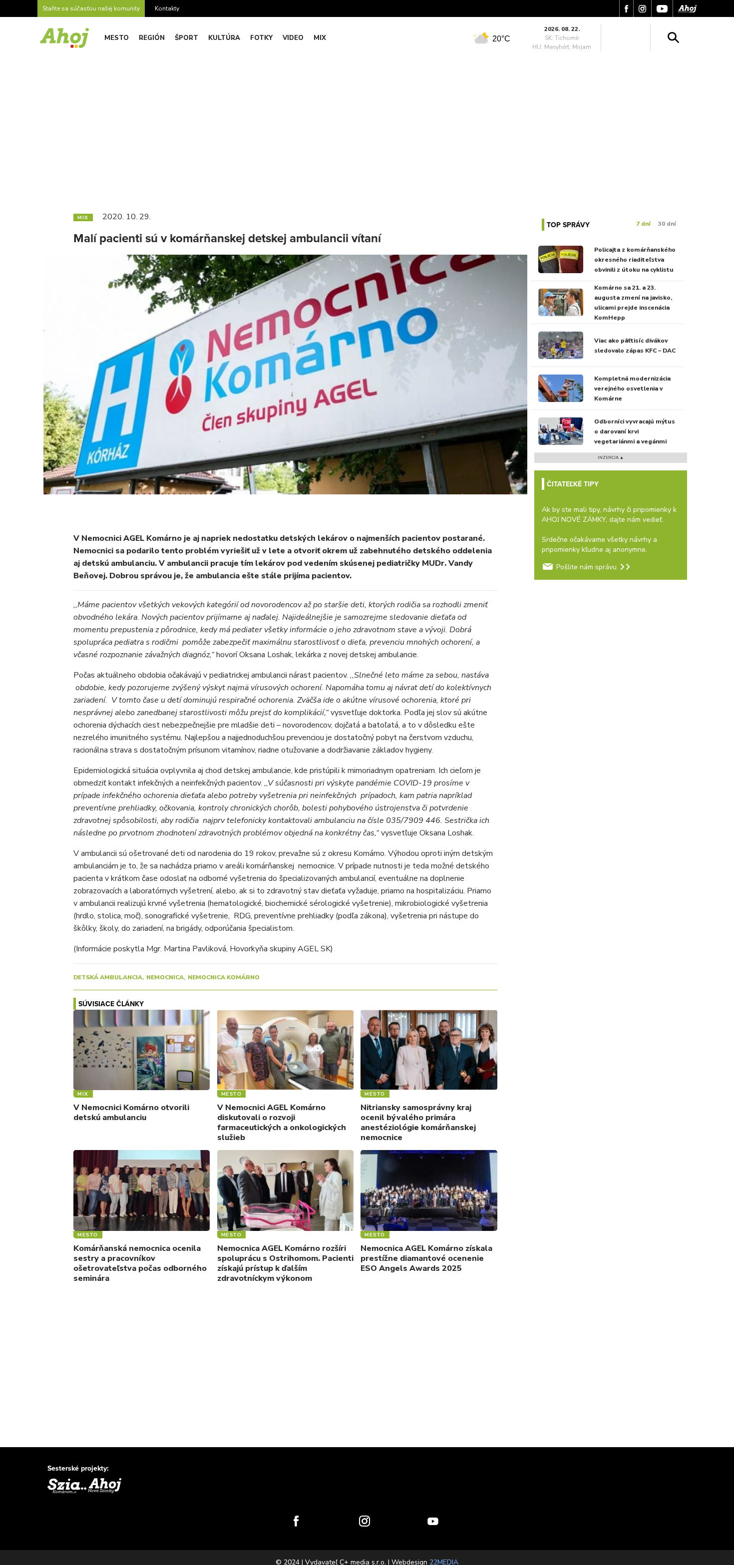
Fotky (261, 37)
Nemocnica (165, 977)
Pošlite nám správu (586, 567)
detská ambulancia (107, 977)
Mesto (116, 37)
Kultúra (224, 37)
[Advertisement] (367, 129)
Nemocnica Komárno (224, 977)
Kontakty (167, 8)
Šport (186, 37)
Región (152, 37)
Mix (320, 37)
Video (293, 37)
